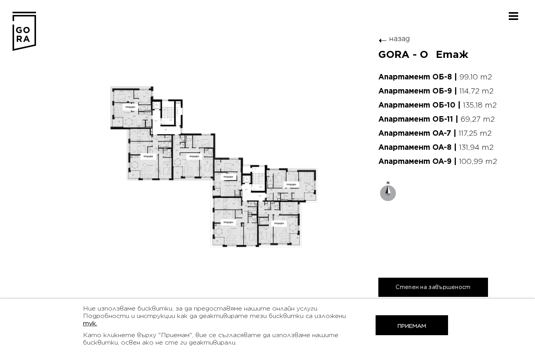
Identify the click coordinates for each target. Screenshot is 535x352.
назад (394, 38)
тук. (90, 323)
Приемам (412, 326)
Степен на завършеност (433, 287)
